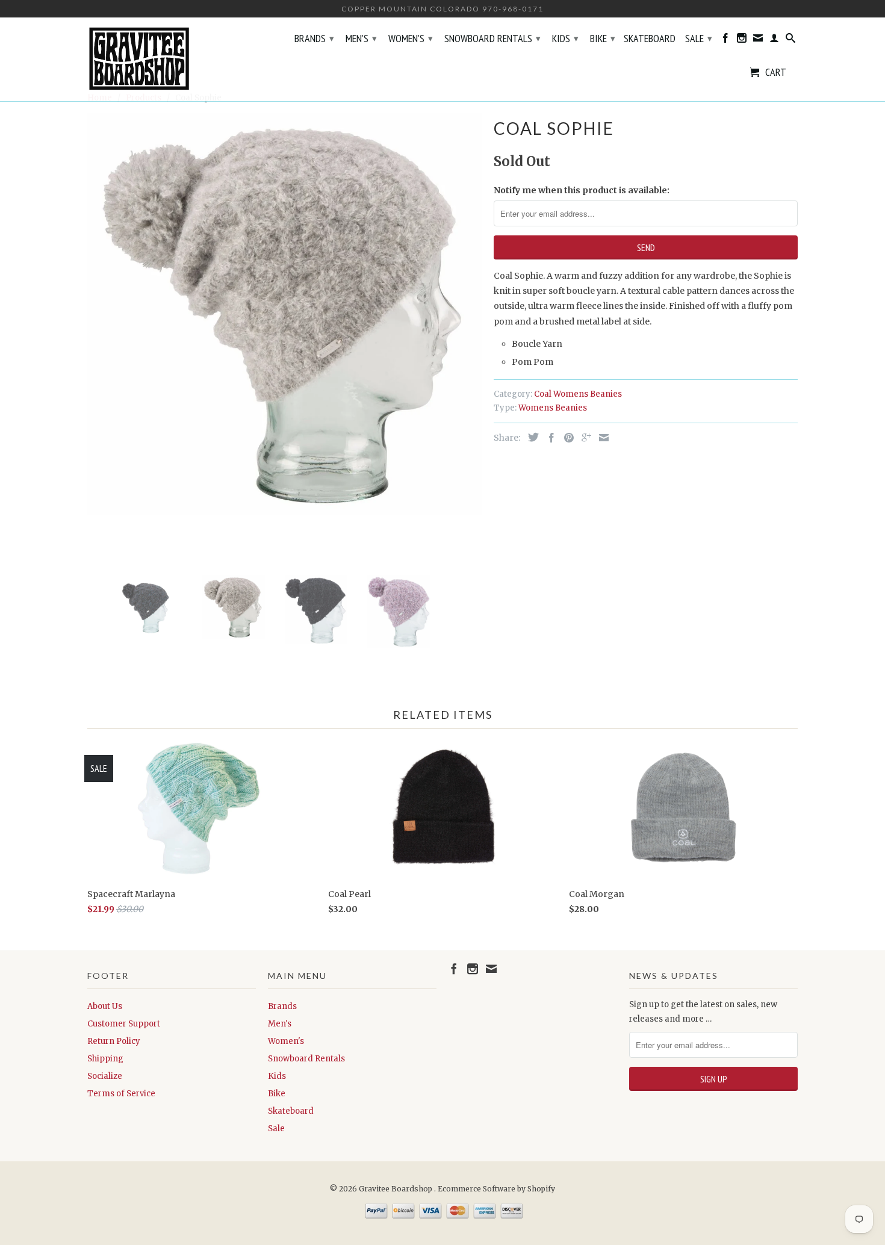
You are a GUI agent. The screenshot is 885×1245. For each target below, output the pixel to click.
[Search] (790, 40)
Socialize (104, 1076)
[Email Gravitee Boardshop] (758, 40)
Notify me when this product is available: (581, 190)
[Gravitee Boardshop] (171, 59)
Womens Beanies (552, 408)
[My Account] (774, 40)
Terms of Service (121, 1093)
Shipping (105, 1059)
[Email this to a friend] (601, 437)
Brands (314, 38)
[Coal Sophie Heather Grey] (284, 314)
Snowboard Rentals (492, 38)
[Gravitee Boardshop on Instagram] (742, 40)
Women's (410, 38)
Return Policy (113, 1041)
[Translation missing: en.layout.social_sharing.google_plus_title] (583, 437)
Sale (698, 38)
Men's (361, 38)
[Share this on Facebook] (548, 437)
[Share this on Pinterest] (566, 437)
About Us (104, 1006)
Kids (565, 38)
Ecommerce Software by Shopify (496, 1188)
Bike (602, 38)
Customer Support (123, 1024)
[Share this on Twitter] (530, 437)
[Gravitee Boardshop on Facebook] (725, 40)
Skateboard (649, 39)
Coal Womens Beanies (578, 394)
